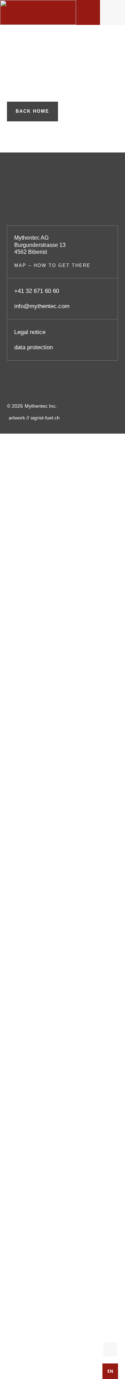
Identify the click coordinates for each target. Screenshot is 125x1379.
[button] (113, 13)
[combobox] (110, 1371)
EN (110, 1371)
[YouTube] (46, 385)
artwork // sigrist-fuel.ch (34, 417)
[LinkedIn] (76, 385)
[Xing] (107, 385)
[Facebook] (15, 385)
